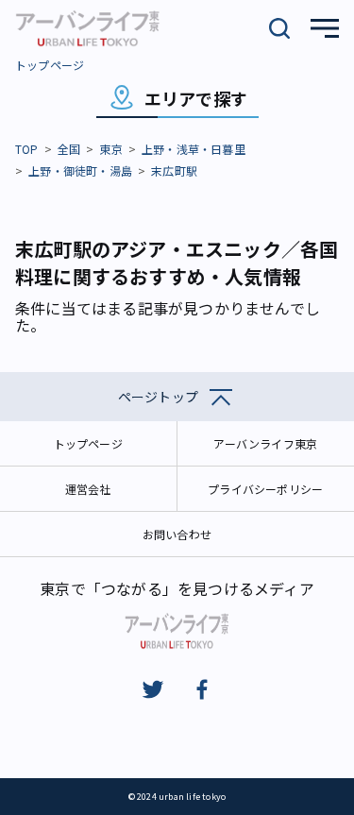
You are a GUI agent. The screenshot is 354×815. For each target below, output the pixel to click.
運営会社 (88, 489)
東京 (110, 149)
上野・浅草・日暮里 (193, 149)
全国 (69, 149)
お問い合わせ (177, 534)
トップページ (49, 65)
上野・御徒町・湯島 (80, 170)
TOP (27, 149)
